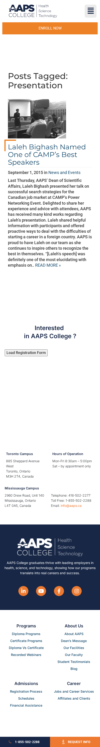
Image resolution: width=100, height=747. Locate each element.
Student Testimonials (73, 662)
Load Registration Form (26, 353)
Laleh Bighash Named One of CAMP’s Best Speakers (47, 155)
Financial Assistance (26, 705)
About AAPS (73, 634)
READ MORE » (48, 265)
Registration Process (26, 691)
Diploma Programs (26, 634)
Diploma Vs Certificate (26, 648)
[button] (91, 11)
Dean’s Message (74, 641)
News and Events (64, 172)
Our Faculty (74, 655)
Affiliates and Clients (74, 698)
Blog (73, 669)
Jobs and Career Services (74, 691)
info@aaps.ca (71, 506)
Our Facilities (73, 648)
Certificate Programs (26, 641)
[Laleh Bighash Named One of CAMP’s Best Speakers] (37, 120)
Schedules (26, 698)
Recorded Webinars (26, 655)
